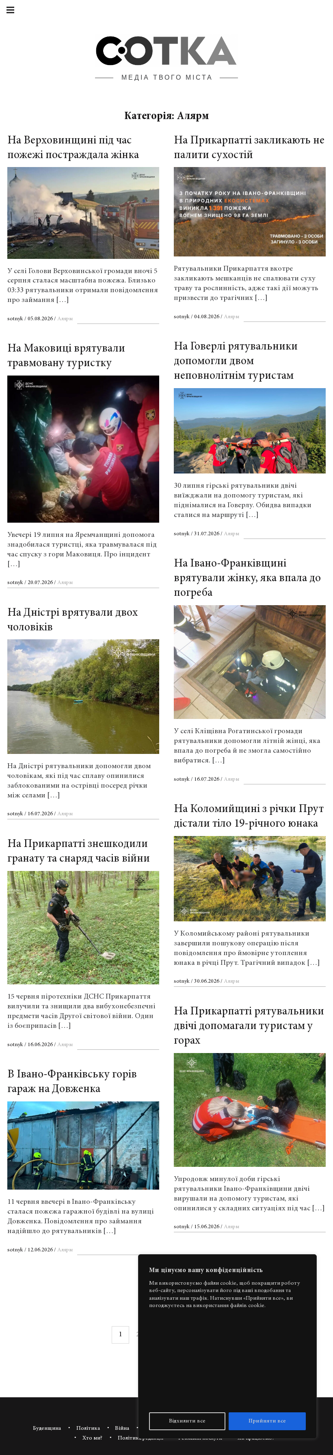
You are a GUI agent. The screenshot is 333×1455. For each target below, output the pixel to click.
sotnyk (15, 319)
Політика (88, 1429)
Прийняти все (267, 1421)
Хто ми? (92, 1439)
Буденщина (47, 1429)
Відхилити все (187, 1421)
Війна (122, 1429)
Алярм (65, 319)
